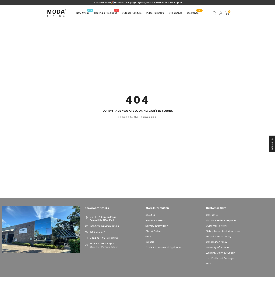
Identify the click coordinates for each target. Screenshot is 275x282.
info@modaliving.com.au (104, 226)
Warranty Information (218, 247)
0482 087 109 (97, 237)
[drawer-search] (214, 13)
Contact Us (212, 215)
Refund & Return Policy (218, 236)
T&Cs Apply (176, 2)
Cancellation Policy (216, 242)
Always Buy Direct (155, 220)
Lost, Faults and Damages (220, 258)
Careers (149, 242)
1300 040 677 (97, 231)
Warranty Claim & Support (220, 252)
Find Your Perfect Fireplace (221, 220)
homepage (149, 117)
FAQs (209, 263)
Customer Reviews (216, 225)
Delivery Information (156, 225)
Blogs (148, 236)
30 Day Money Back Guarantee (223, 231)
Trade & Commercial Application (163, 247)
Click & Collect (153, 231)
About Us (150, 215)
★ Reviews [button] (272, 144)
